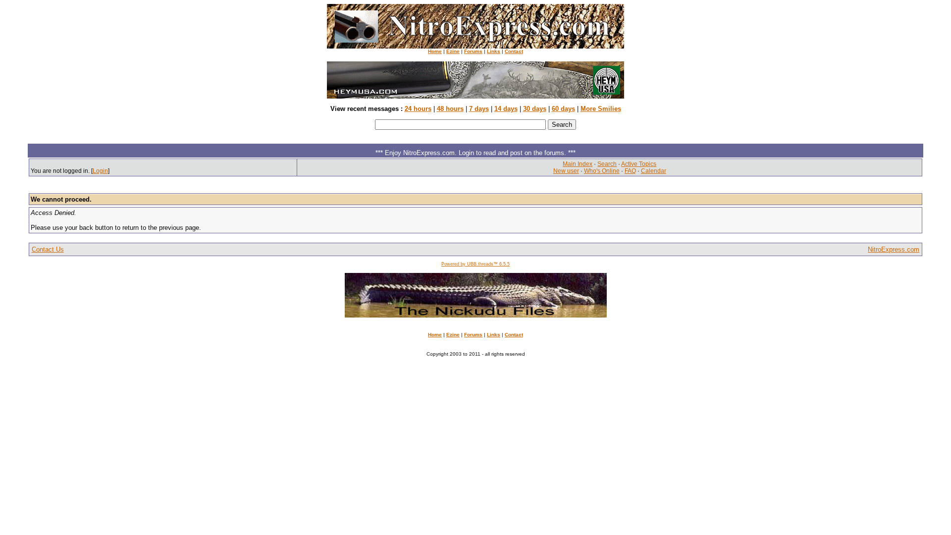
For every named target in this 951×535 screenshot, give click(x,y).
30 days (534, 108)
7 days (479, 108)
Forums (473, 51)
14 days (506, 108)
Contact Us (48, 249)
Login (100, 170)
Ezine (453, 51)
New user (566, 170)
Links (493, 51)
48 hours (450, 108)
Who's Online (602, 170)
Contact (514, 51)
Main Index (577, 163)
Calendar (653, 170)
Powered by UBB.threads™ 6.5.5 (475, 264)
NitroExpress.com (893, 249)
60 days (563, 108)
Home (435, 51)
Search (607, 163)
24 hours (418, 108)
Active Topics (638, 163)
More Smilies (601, 108)
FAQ (630, 170)
